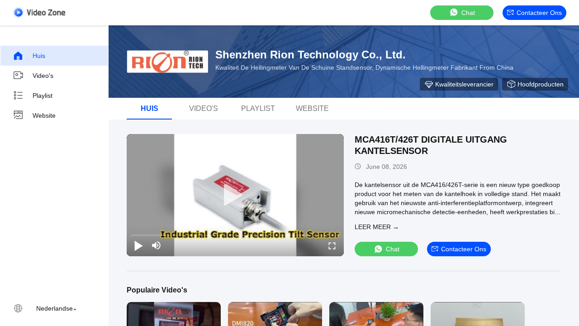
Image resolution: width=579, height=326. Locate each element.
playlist (258, 108)
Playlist (42, 95)
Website (44, 115)
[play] (235, 195)
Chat (468, 12)
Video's (43, 75)
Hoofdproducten (540, 84)
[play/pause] (138, 245)
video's (203, 108)
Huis (39, 55)
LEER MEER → (377, 226)
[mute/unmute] (156, 245)
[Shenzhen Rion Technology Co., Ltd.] (167, 61)
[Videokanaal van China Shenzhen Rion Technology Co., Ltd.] (39, 12)
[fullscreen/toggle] (332, 245)
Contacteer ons (539, 12)
